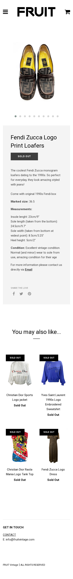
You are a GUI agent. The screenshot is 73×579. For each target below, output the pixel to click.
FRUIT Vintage (10, 565)
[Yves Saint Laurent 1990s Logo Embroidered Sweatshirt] (53, 373)
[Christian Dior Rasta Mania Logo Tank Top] (20, 447)
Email (28, 269)
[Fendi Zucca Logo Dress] (53, 447)
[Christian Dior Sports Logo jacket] (20, 373)
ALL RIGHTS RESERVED (32, 565)
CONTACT (9, 535)
